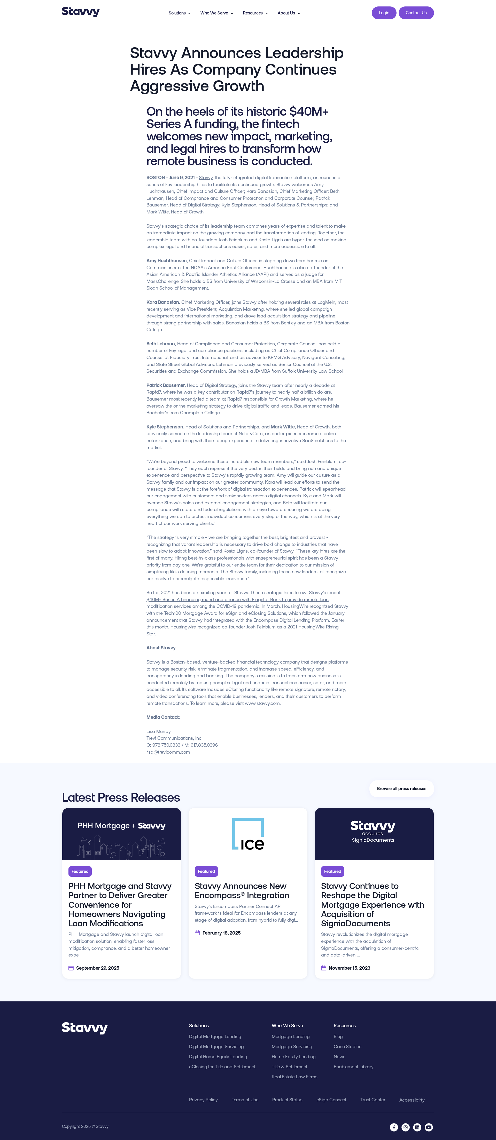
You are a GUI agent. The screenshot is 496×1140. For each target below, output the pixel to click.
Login (384, 12)
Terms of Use (245, 1099)
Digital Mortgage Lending (215, 1036)
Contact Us (416, 12)
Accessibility (412, 1100)
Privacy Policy (203, 1099)
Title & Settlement (289, 1066)
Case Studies (347, 1046)
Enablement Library (354, 1066)
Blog (338, 1036)
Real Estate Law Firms (294, 1076)
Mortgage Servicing (292, 1046)
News (339, 1056)
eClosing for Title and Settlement (222, 1066)
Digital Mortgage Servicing (216, 1046)
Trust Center (372, 1099)
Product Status (287, 1099)
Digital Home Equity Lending (218, 1056)
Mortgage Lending (291, 1036)
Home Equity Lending (294, 1056)
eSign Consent (331, 1099)
